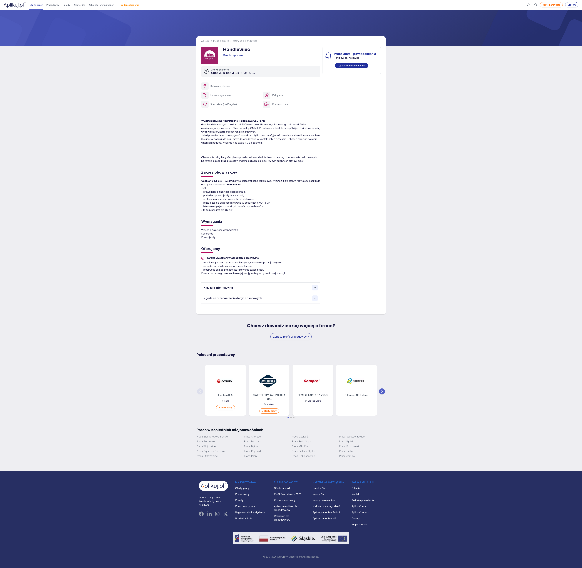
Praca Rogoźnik (252, 451)
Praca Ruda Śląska (302, 441)
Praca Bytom (251, 446)
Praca (216, 41)
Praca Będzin (346, 441)
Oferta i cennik (282, 488)
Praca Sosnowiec (206, 441)
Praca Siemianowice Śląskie (212, 436)
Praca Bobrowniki (349, 446)
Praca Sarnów (347, 455)
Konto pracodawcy (285, 500)
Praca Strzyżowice (207, 455)
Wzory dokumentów (324, 500)
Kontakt (356, 494)
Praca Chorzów (252, 436)
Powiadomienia (243, 518)
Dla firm (572, 4)
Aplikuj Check (359, 506)
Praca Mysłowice (253, 441)
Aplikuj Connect (360, 512)
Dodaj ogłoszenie (130, 5)
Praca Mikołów (300, 446)
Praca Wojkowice (206, 446)
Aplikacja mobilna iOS (324, 518)
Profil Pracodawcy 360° (287, 494)
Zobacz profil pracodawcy (290, 336)
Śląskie (225, 41)
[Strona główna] (14, 5)
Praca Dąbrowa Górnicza (210, 451)
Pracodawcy (52, 5)
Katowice (237, 41)
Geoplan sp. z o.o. (233, 55)
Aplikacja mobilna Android (327, 512)
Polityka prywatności (363, 500)
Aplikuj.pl (205, 41)
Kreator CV (79, 5)
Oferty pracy (36, 5)
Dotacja (356, 518)
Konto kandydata (551, 4)
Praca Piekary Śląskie (304, 451)
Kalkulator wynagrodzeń (101, 5)
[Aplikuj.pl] (213, 486)
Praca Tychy (346, 451)
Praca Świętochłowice (352, 436)
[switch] (351, 65)
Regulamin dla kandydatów (250, 512)
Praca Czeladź (300, 436)
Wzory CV (318, 494)
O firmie (356, 488)
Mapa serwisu (359, 524)
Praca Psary (250, 455)
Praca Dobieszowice (303, 455)
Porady (66, 5)
